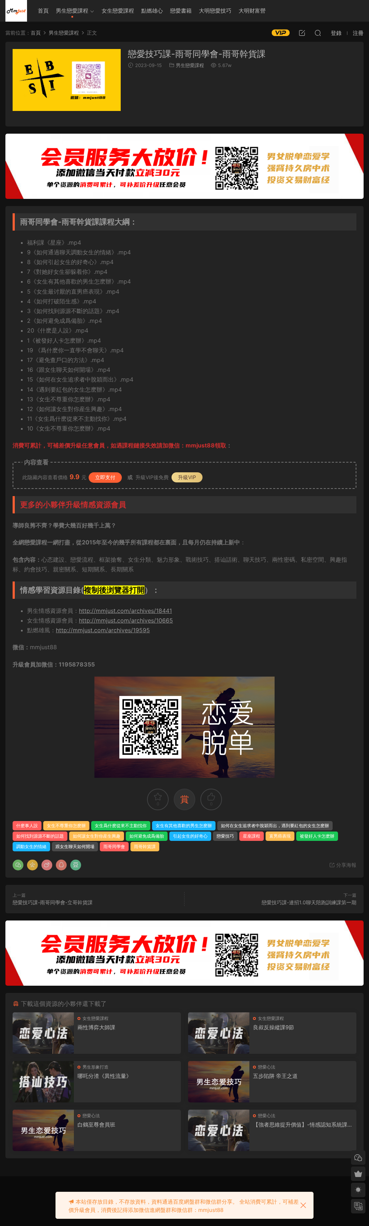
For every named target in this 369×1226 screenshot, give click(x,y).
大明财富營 (252, 10)
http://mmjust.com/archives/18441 (125, 610)
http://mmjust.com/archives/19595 (103, 630)
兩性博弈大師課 (96, 1027)
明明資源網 (16, 11)
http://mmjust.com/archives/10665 (126, 620)
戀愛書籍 (181, 10)
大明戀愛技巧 (215, 10)
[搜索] (317, 32)
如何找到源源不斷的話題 (40, 836)
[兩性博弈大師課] (43, 1033)
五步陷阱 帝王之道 (275, 1076)
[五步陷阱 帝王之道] (218, 1081)
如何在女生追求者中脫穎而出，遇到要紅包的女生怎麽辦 (275, 825)
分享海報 (345, 865)
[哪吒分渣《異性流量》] (43, 1081)
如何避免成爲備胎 (146, 836)
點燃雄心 (152, 10)
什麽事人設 (27, 825)
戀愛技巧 (225, 836)
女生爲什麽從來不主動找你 (121, 825)
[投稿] (302, 32)
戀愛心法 (266, 1067)
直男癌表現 (280, 836)
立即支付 (105, 477)
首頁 (43, 10)
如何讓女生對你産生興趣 (96, 836)
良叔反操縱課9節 (273, 1027)
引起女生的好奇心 (190, 836)
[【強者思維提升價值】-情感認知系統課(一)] (218, 1130)
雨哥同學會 (114, 846)
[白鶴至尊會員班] (43, 1130)
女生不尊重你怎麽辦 (66, 825)
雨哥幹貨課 (145, 846)
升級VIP (187, 477)
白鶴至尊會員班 (96, 1124)
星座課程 (251, 836)
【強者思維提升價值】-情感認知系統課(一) (300, 1124)
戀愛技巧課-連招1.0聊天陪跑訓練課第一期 (309, 902)
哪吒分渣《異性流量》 (104, 1076)
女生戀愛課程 (118, 10)
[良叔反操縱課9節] (218, 1033)
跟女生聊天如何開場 (74, 846)
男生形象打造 (95, 1067)
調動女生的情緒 (31, 846)
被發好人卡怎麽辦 (317, 836)
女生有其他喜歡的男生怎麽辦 (184, 825)
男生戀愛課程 (72, 10)
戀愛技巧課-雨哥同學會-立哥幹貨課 (53, 902)
